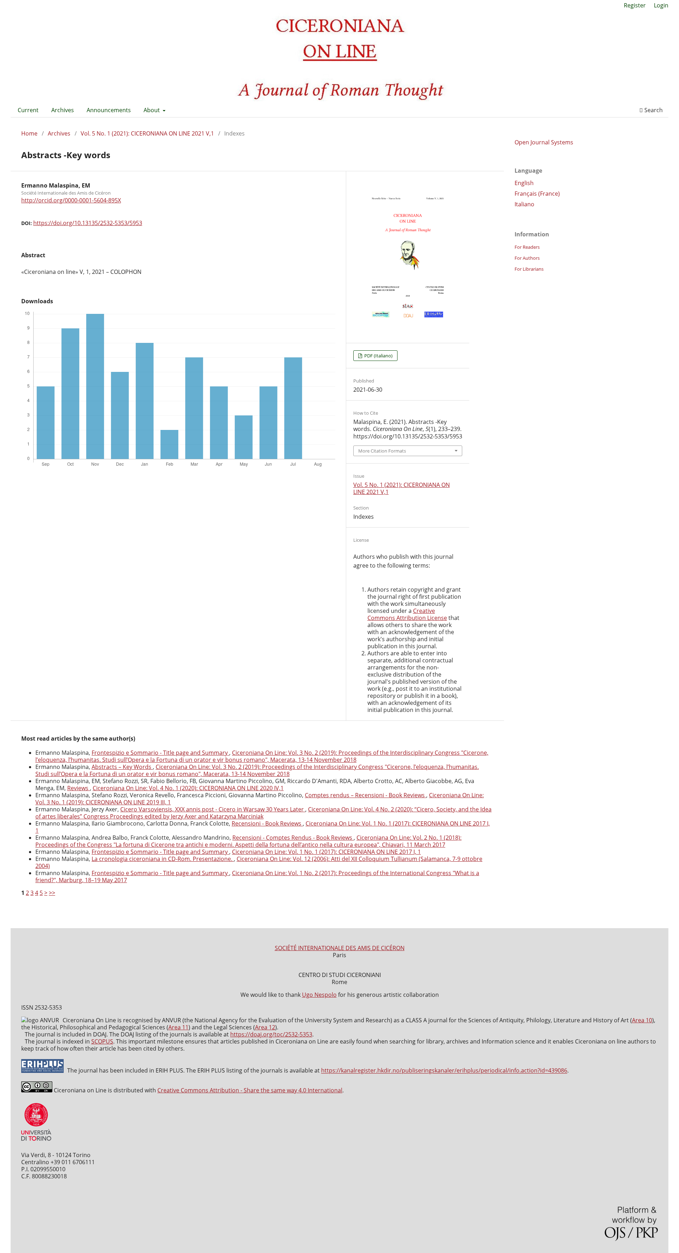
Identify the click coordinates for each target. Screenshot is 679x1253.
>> (52, 893)
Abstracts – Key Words (122, 767)
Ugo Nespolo (319, 995)
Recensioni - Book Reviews (267, 823)
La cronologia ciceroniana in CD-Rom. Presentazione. (163, 859)
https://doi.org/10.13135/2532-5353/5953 (87, 223)
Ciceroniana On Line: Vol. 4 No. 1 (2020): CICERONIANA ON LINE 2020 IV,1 (188, 788)
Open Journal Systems (544, 142)
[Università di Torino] (36, 1142)
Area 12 (265, 1027)
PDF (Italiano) (378, 355)
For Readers (527, 247)
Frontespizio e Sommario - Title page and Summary (160, 753)
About (152, 110)
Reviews (78, 788)
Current (28, 110)
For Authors (527, 258)
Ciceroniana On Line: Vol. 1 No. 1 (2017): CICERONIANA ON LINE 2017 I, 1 (326, 852)
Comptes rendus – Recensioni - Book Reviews (365, 795)
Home (29, 133)
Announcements (109, 110)
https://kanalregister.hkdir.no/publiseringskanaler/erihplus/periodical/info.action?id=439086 (444, 1071)
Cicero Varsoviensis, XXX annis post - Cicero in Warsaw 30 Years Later (212, 809)
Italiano (524, 204)
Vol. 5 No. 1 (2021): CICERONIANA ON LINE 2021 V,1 (147, 133)
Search (653, 110)
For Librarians (529, 269)
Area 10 (642, 1020)
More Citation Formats (382, 451)
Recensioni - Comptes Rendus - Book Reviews (293, 837)
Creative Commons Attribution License (407, 614)
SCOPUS (102, 1041)
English (524, 183)
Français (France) (537, 193)
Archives (62, 110)
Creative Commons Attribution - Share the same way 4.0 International (249, 1090)
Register (635, 5)
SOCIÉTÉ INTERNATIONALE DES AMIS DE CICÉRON (340, 948)
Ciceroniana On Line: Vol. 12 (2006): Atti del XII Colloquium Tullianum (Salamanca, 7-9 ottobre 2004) (258, 862)
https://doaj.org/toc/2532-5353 (271, 1034)
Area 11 (178, 1027)
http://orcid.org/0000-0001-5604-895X (71, 200)
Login (661, 5)
